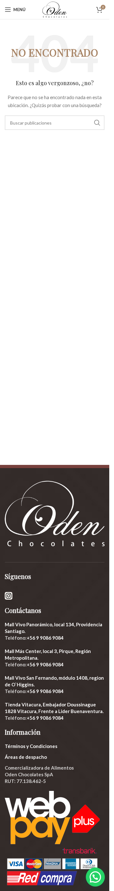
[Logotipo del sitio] (54, 9)
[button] (95, 877)
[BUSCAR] (97, 122)
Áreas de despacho (26, 757)
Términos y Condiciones (31, 746)
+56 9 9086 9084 (45, 638)
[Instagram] (8, 595)
